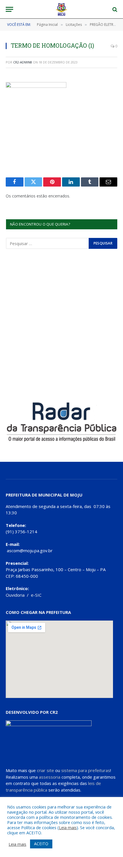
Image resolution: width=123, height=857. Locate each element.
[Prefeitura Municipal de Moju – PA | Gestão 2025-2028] (62, 9)
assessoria (49, 777)
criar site (45, 770)
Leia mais (68, 827)
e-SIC (36, 595)
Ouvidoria (15, 595)
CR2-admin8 (22, 62)
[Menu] (9, 9)
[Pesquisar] (114, 9)
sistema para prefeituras (85, 770)
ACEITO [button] (41, 843)
